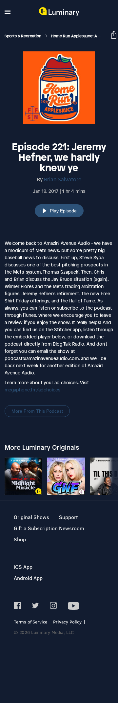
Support (68, 517)
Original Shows (31, 517)
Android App (28, 577)
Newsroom (71, 528)
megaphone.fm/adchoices (32, 390)
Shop (20, 539)
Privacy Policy (67, 622)
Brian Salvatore (62, 179)
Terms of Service (30, 622)
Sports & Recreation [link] (23, 36)
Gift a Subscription (36, 528)
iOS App (23, 566)
